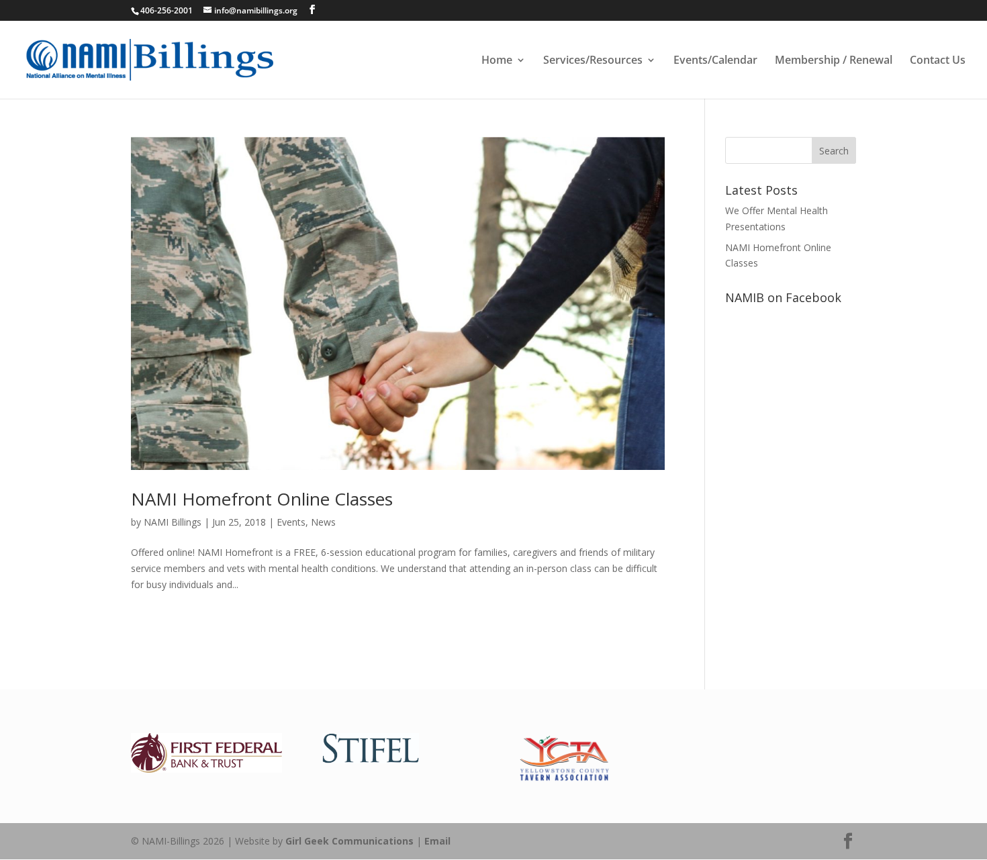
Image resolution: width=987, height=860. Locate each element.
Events (291, 522)
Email (437, 840)
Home (496, 61)
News (323, 522)
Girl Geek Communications (349, 840)
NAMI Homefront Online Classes (262, 499)
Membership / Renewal (833, 61)
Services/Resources (593, 61)
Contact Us (938, 61)
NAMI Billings (172, 522)
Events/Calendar (715, 61)
